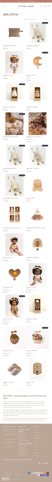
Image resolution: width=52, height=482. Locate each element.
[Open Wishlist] (46, 6)
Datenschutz (36, 455)
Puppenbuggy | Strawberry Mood (10, 198)
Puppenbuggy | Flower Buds (9, 168)
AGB (35, 449)
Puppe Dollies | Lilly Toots (9, 107)
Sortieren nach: (26, 19)
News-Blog (36, 446)
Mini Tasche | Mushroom (31, 350)
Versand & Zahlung (38, 438)
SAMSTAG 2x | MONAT (23, 440)
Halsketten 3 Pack (30, 382)
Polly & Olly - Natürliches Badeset (10, 136)
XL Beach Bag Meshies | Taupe (10, 45)
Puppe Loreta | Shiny (7, 257)
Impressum (36, 452)
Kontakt (35, 444)
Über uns (36, 429)
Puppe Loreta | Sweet (31, 287)
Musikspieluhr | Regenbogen (32, 257)
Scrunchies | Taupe (30, 198)
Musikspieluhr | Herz (7, 287)
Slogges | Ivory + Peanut (8, 382)
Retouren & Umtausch (38, 441)
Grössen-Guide (37, 435)
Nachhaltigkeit (37, 432)
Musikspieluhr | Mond (31, 75)
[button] (2, 6)
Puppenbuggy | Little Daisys (32, 168)
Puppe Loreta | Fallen (8, 318)
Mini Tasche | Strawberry (8, 350)
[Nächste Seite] (34, 391)
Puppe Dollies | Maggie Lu (32, 318)
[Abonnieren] (24, 463)
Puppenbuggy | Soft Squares (32, 45)
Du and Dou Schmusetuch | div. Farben (11, 227)
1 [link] (17, 391)
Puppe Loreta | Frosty (8, 75)
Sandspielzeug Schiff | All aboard (33, 136)
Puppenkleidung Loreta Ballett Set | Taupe (35, 227)
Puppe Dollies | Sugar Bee (32, 107)
